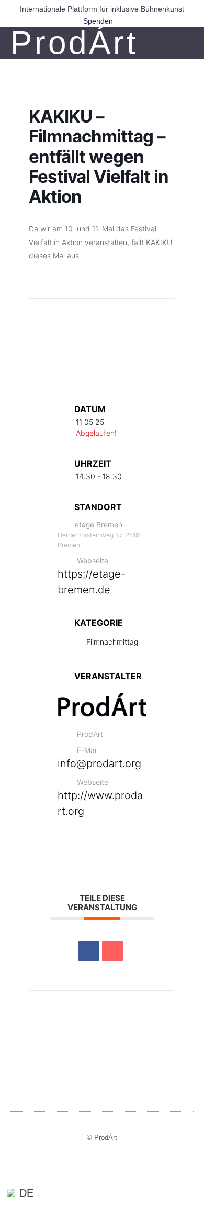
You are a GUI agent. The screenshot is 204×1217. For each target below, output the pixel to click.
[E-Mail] (112, 951)
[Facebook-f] (102, 1167)
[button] (187, 43)
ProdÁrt (74, 43)
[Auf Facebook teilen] (88, 951)
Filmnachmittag (112, 641)
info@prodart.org (99, 763)
